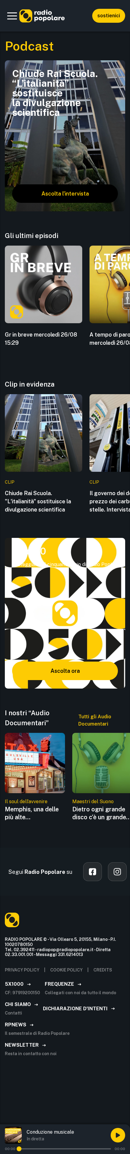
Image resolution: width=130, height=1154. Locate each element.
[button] (12, 15)
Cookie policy (66, 970)
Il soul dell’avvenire (26, 801)
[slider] (19, 1148)
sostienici (108, 15)
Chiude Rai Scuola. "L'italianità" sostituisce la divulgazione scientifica (38, 501)
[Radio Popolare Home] (42, 15)
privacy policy (22, 970)
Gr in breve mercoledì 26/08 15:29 (41, 338)
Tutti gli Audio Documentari (94, 720)
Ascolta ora (65, 671)
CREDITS (102, 970)
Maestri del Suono (93, 801)
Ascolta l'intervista (65, 193)
